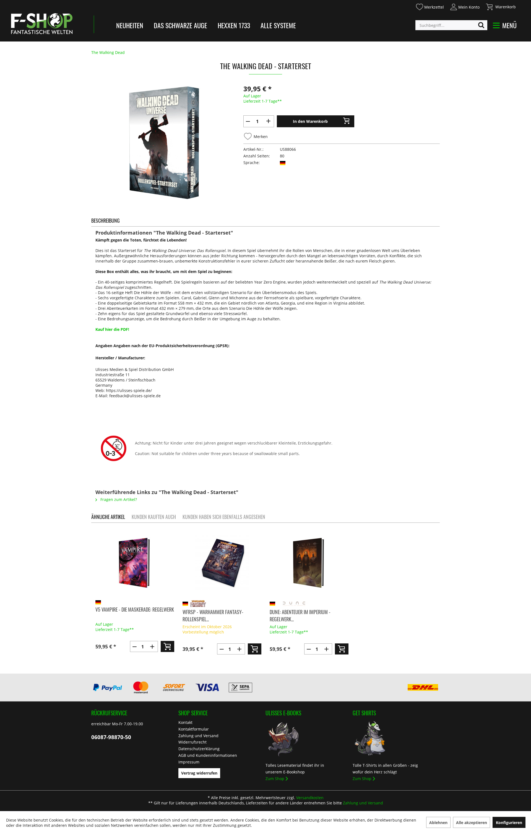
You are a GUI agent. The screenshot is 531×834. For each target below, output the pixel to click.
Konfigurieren (509, 822)
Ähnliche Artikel (108, 516)
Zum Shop (275, 778)
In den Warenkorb (310, 121)
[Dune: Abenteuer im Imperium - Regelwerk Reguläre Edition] (309, 563)
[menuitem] (430, 6)
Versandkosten (310, 797)
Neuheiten (129, 25)
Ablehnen (438, 822)
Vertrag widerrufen (199, 773)
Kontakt (185, 722)
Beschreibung (105, 220)
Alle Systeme (278, 25)
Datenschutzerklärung (199, 748)
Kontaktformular (193, 729)
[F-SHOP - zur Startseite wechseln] (41, 23)
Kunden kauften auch (154, 516)
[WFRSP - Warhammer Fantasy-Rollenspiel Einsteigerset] (222, 563)
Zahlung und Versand (198, 735)
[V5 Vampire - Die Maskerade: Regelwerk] (134, 563)
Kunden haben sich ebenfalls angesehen (224, 516)
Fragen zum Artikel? (118, 499)
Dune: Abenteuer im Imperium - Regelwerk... (300, 615)
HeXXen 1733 (234, 25)
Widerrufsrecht (192, 742)
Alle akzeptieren (471, 822)
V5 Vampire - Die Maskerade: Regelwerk (134, 609)
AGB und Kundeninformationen (207, 755)
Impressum (188, 762)
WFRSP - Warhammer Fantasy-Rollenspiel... (213, 615)
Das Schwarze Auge (180, 25)
